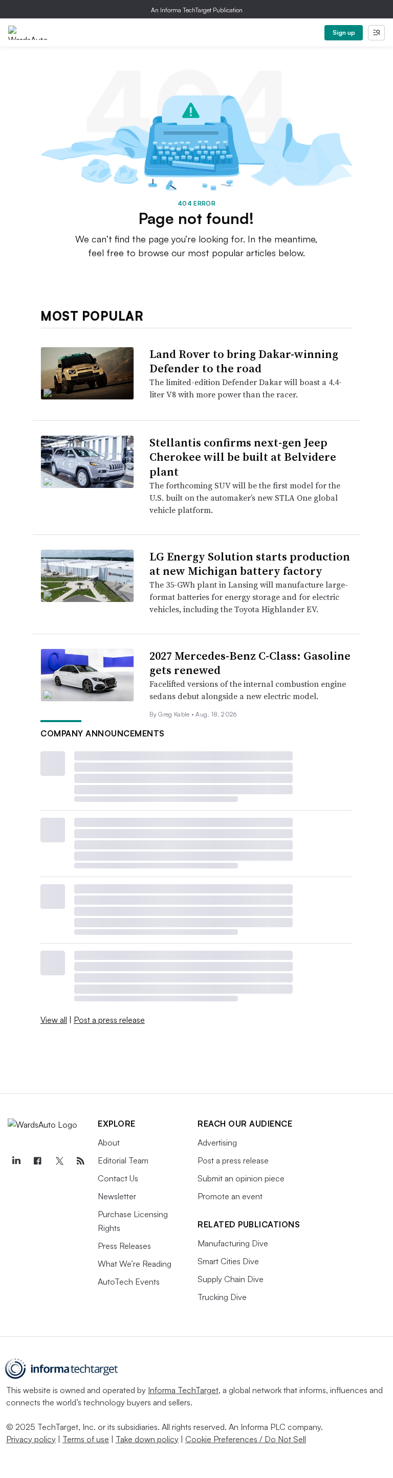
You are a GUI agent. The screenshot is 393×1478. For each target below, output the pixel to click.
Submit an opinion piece (241, 1178)
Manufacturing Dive (233, 1243)
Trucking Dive (222, 1297)
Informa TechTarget (183, 1390)
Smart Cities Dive (228, 1261)
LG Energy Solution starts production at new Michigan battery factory (249, 564)
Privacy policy (31, 1439)
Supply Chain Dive (231, 1279)
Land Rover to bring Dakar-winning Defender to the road (243, 361)
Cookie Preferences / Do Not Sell (245, 1439)
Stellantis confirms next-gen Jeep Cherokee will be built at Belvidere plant (242, 457)
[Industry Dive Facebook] (37, 1161)
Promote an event (230, 1196)
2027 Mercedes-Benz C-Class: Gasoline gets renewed (250, 663)
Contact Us (118, 1178)
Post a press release (109, 1020)
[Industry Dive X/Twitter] (59, 1161)
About (109, 1142)
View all (53, 1020)
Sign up (344, 32)
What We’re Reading (134, 1264)
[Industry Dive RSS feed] (80, 1161)
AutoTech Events (129, 1282)
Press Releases (124, 1246)
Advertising (217, 1142)
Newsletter (117, 1196)
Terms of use (85, 1439)
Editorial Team (123, 1160)
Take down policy (147, 1439)
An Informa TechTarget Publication (197, 10)
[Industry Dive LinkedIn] (16, 1161)
